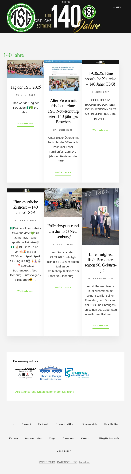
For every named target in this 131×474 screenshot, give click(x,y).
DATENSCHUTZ (67, 462)
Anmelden (84, 462)
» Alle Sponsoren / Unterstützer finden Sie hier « (43, 391)
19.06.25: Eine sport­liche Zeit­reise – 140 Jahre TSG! (100, 78)
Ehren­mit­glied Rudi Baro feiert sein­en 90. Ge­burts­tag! (101, 262)
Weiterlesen (25, 124)
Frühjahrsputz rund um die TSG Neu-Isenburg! (63, 231)
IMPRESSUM (47, 462)
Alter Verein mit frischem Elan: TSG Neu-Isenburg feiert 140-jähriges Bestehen (63, 111)
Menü (120, 7)
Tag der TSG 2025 (25, 87)
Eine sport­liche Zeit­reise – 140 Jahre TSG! (25, 207)
